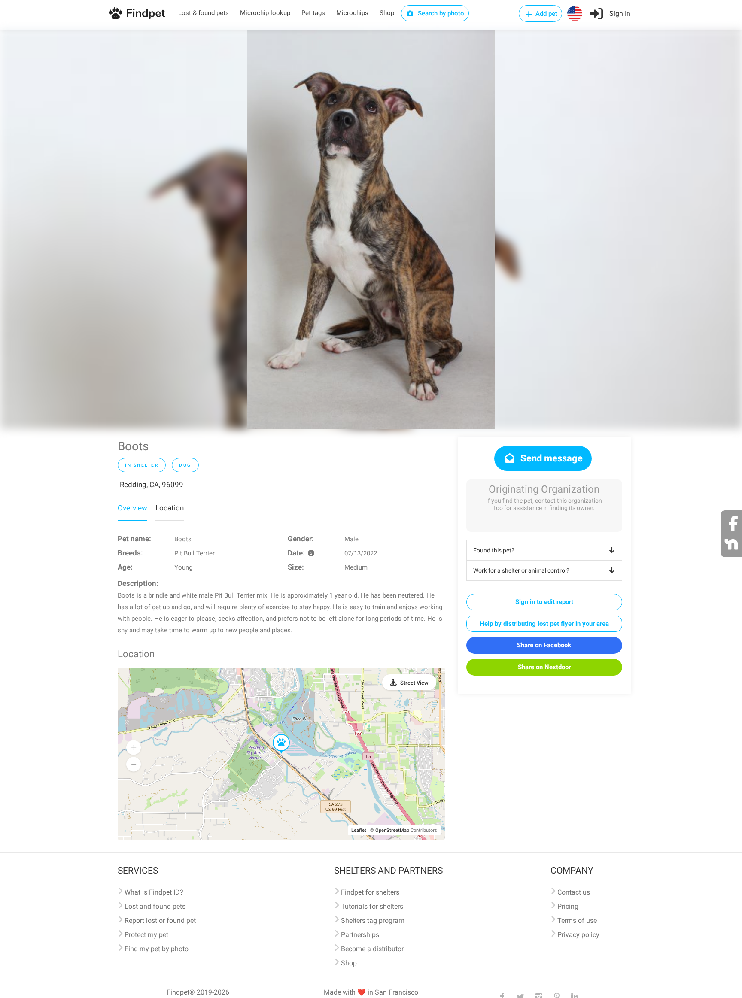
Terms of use (577, 920)
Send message (550, 458)
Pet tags (313, 13)
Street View (414, 682)
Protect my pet (146, 935)
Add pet (545, 14)
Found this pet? (493, 550)
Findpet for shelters (370, 892)
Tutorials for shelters (372, 906)
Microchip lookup (265, 13)
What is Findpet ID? (154, 892)
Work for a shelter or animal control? (521, 570)
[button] (275, 734)
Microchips (352, 13)
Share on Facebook (544, 645)
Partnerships (360, 935)
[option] (371, 229)
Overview (132, 508)
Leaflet (358, 830)
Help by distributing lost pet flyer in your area (544, 624)
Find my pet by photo (157, 949)
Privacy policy (578, 935)
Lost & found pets (203, 13)
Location (169, 508)
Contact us (573, 892)
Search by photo (440, 13)
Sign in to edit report (544, 602)
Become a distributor (372, 949)
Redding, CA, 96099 (151, 484)
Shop (387, 13)
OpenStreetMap (392, 830)
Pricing (567, 906)
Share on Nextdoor (544, 667)
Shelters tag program (372, 920)
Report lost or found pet (160, 920)
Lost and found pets (155, 906)
